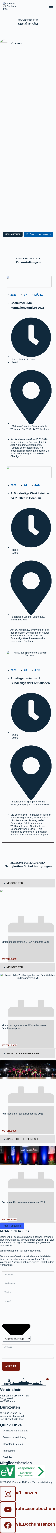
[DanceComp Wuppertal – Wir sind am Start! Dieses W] (28, 155)
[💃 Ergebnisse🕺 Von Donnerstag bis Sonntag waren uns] (28, 100)
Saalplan (8, 1457)
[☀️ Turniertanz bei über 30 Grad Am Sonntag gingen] (28, 212)
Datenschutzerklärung (14, 1437)
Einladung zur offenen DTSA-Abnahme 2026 (25, 942)
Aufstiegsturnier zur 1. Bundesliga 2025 (22, 1113)
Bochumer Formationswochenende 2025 (23, 1202)
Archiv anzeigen (12, 1225)
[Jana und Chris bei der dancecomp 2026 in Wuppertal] (28, 54)
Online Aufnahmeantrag (15, 1430)
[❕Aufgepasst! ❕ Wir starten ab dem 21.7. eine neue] (28, 182)
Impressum (9, 1450)
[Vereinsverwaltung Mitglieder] (22, 1477)
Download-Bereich (13, 1444)
